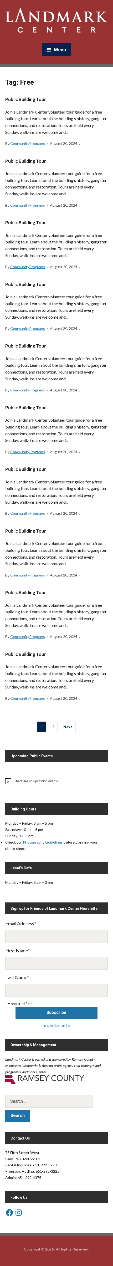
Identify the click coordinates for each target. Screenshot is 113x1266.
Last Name (17, 977)
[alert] (56, 781)
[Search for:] (56, 1101)
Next (67, 726)
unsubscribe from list (56, 1025)
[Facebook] (9, 1212)
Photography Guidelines (43, 842)
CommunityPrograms (27, 143)
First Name (17, 950)
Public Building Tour (25, 99)
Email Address (20, 923)
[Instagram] (18, 1212)
